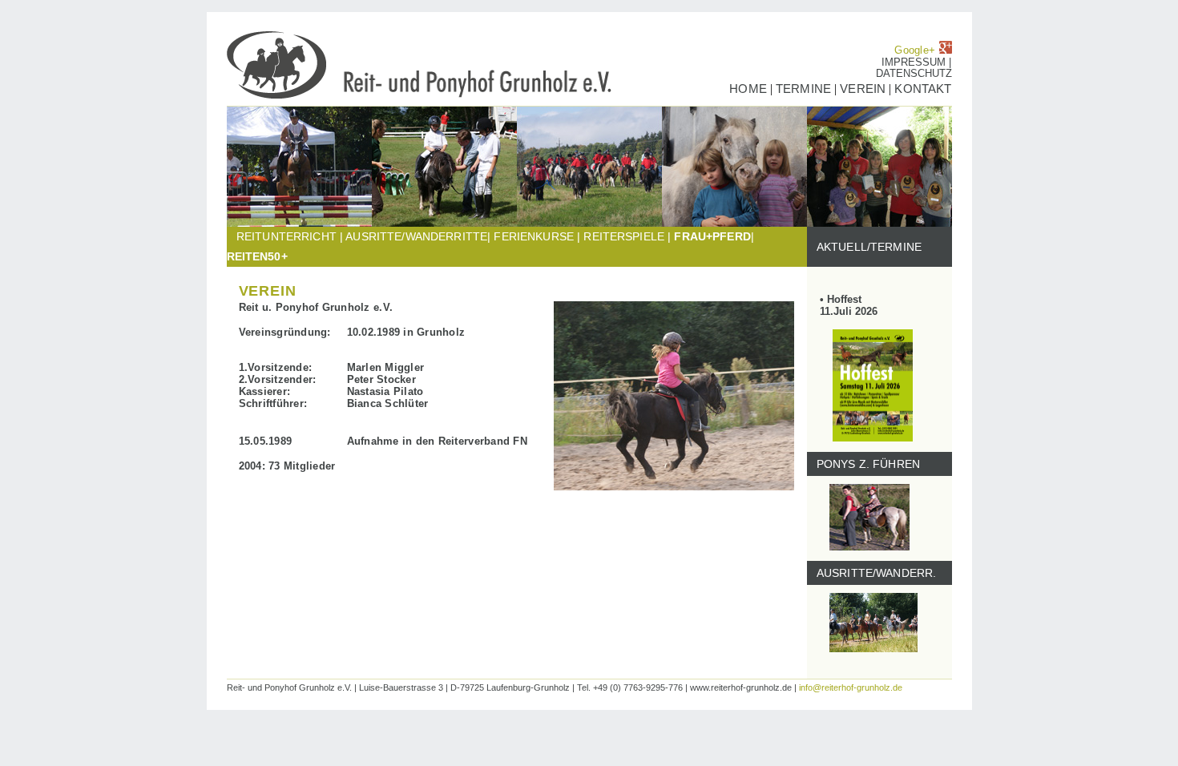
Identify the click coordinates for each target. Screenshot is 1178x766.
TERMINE (803, 88)
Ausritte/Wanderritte (416, 236)
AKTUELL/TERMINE (864, 246)
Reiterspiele (623, 236)
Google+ (916, 50)
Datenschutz (914, 73)
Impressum (915, 62)
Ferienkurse (534, 236)
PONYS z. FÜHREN (864, 464)
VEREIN (864, 88)
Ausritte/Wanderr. (872, 572)
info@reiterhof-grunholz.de (850, 687)
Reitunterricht (286, 236)
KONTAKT (921, 88)
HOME (748, 88)
